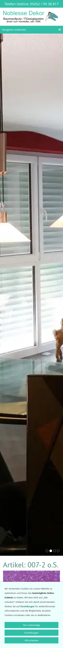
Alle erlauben (32, 640)
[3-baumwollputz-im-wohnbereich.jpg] (51, 551)
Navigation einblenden (14, 29)
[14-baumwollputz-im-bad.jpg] (47, 551)
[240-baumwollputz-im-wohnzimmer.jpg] (58, 551)
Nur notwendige (31, 625)
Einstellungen (31, 632)
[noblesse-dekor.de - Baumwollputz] (54, 551)
